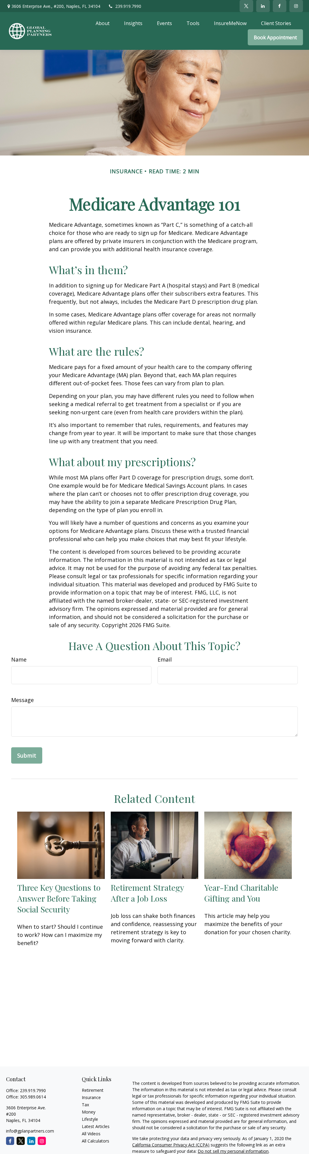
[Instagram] (42, 1141)
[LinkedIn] (263, 6)
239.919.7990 (128, 6)
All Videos (91, 1133)
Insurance (91, 1097)
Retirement (93, 1090)
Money (88, 1112)
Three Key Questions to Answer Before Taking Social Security (58, 898)
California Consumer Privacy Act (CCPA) (170, 1145)
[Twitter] (246, 6)
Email (165, 659)
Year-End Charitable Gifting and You (241, 893)
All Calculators (95, 1141)
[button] (102, 23)
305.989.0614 (33, 1097)
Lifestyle (90, 1119)
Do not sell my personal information (233, 1151)
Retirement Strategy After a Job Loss (147, 893)
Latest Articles (96, 1126)
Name (19, 659)
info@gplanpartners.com (30, 1131)
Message (22, 700)
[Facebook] (279, 6)
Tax (85, 1105)
